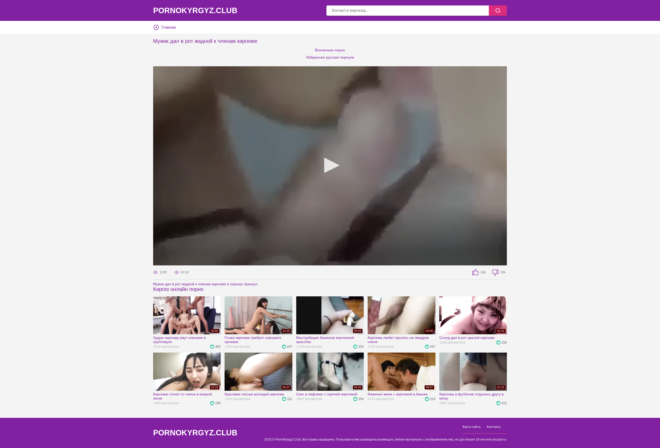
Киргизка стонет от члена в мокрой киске (182, 396)
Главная (168, 27)
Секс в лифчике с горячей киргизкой (326, 394)
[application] (330, 165)
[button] (330, 165)
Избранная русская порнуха (330, 57)
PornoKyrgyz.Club (195, 10)
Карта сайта (472, 427)
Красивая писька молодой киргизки (254, 394)
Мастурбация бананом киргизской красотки (325, 340)
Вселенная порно (330, 50)
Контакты (494, 427)
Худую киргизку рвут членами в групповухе (179, 340)
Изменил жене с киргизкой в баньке (398, 394)
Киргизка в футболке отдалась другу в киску (471, 396)
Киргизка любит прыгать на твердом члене (398, 340)
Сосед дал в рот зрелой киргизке (467, 338)
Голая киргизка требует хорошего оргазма (253, 340)
